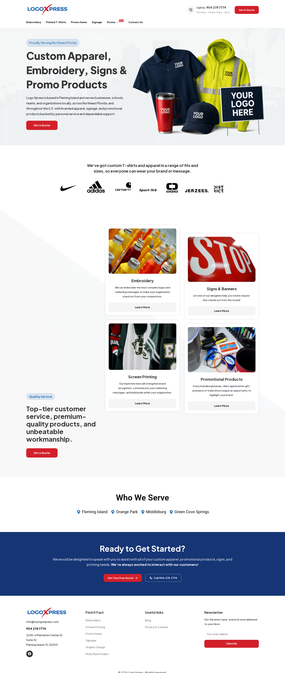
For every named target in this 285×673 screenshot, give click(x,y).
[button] (247, 10)
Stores (115, 22)
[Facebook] (29, 654)
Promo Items (79, 22)
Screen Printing (95, 627)
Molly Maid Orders (97, 654)
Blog (148, 620)
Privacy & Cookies (156, 627)
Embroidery (33, 22)
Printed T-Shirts (56, 22)
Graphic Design (95, 647)
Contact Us (135, 22)
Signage (97, 22)
